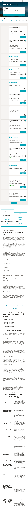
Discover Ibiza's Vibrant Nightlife (8, 323)
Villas (7, 223)
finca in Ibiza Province (13, 243)
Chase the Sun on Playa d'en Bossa (9, 322)
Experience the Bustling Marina (8, 319)
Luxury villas (7, 225)
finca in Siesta (12, 245)
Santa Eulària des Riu (20, 217)
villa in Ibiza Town (13, 258)
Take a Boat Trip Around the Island (9, 326)
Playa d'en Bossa (20, 213)
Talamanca (7, 208)
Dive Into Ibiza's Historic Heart (8, 318)
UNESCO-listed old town (14, 293)
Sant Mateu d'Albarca (7, 219)
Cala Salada (20, 219)
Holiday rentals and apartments (20, 223)
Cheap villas (20, 225)
